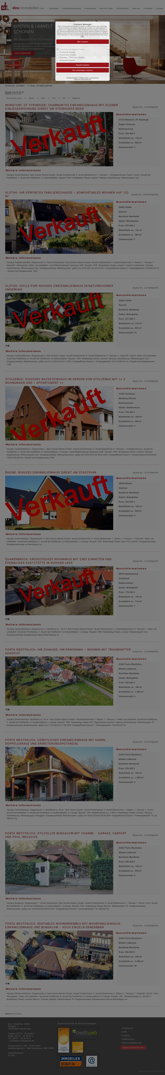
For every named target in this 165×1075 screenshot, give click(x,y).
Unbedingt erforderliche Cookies (72, 49)
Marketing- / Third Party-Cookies (72, 57)
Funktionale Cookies (67, 52)
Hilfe (82, 36)
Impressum (94, 78)
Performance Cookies (68, 55)
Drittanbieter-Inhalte (67, 60)
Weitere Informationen (82, 79)
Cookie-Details (72, 78)
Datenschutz (84, 78)
